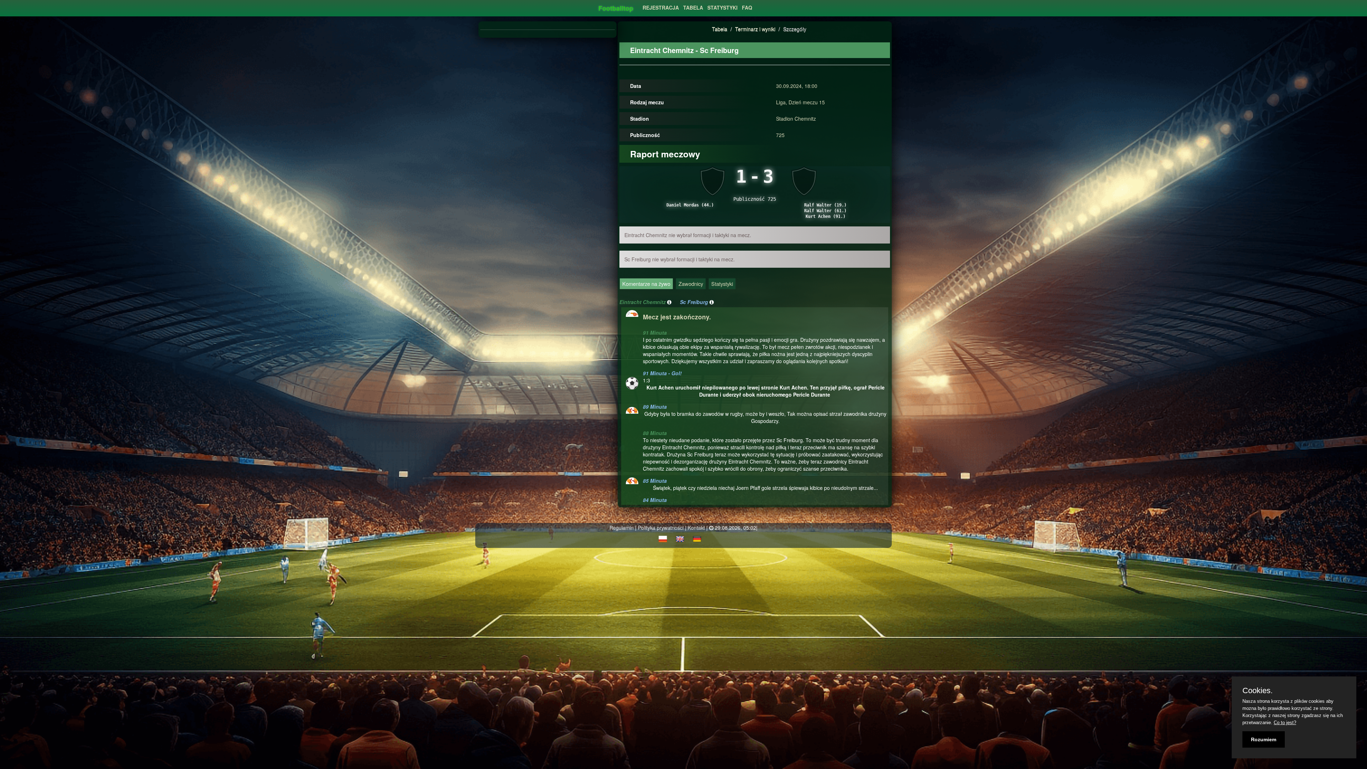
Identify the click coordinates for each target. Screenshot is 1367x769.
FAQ (747, 7)
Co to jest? (1285, 722)
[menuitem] (660, 5)
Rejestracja (661, 7)
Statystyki (722, 283)
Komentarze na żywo (646, 283)
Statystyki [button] (722, 7)
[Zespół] (669, 301)
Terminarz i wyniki (755, 28)
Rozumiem (1263, 739)
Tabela (719, 28)
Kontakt (696, 527)
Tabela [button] (693, 7)
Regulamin (621, 527)
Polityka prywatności (661, 527)
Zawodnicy (691, 283)
